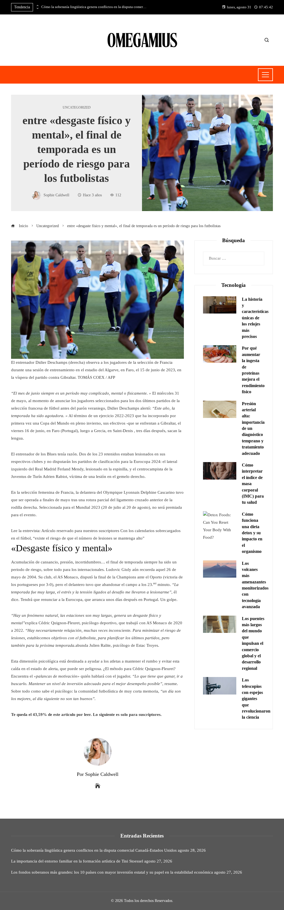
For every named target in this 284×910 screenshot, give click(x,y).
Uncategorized (77, 107)
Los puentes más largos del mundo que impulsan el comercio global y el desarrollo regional (253, 643)
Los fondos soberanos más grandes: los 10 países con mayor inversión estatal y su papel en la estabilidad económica (112, 872)
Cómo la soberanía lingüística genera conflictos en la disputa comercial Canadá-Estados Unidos (94, 7)
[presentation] (37, 5)
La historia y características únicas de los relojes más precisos (255, 318)
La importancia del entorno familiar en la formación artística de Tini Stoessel (77, 861)
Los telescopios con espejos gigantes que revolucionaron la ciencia (256, 699)
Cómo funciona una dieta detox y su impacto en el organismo (252, 533)
